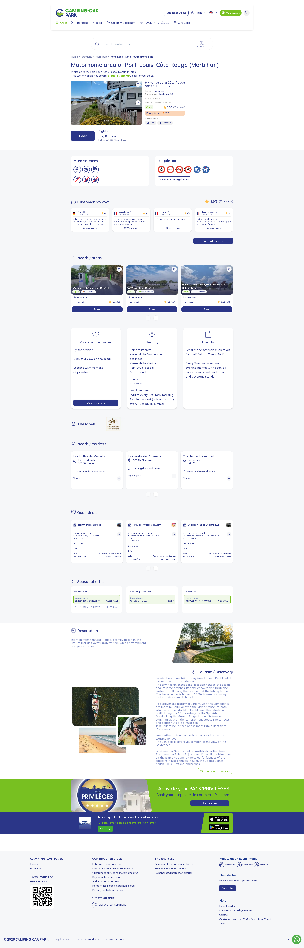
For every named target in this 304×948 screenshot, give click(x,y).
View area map (96, 402)
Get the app (105, 829)
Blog (99, 23)
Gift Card (184, 23)
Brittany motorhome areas (107, 890)
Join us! (34, 864)
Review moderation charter (170, 868)
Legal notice (62, 939)
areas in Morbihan (119, 75)
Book (83, 136)
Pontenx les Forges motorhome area (113, 885)
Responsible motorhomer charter (174, 864)
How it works (227, 905)
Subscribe (227, 888)
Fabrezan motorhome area (107, 864)
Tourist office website (217, 770)
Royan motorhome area (106, 877)
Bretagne (86, 56)
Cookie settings (115, 939)
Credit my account (123, 23)
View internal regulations (174, 179)
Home (74, 56)
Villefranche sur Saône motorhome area (115, 872)
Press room (36, 868)
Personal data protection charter (173, 872)
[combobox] (213, 13)
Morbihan (101, 56)
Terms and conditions (87, 939)
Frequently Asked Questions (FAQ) (239, 910)
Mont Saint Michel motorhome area (112, 868)
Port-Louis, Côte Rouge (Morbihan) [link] (132, 56)
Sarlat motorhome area (105, 881)
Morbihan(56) (166, 94)
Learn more (210, 803)
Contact (223, 914)
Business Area (176, 13)
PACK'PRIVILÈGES (156, 23)
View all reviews (213, 241)
